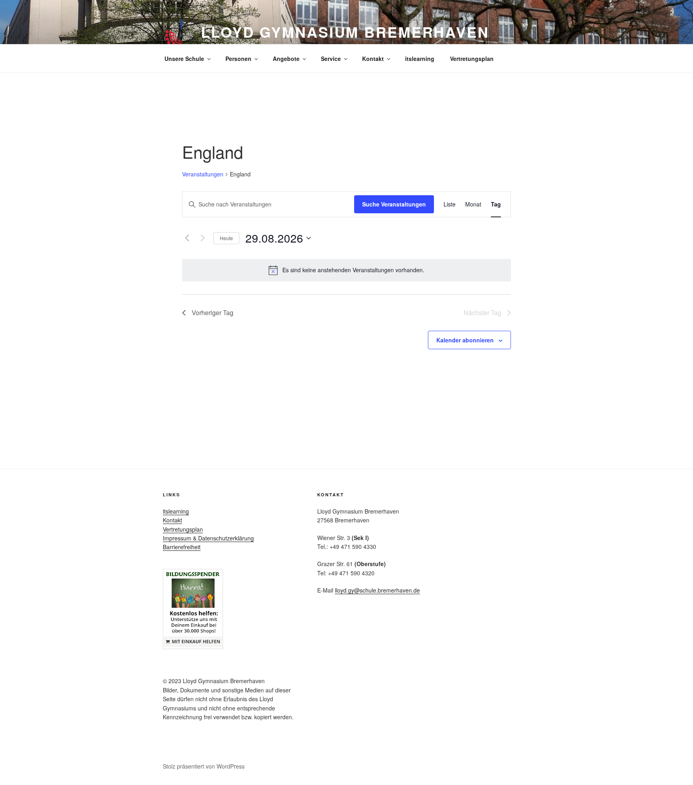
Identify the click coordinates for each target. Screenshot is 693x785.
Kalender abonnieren (465, 340)
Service (331, 59)
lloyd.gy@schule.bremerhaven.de (377, 590)
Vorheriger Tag (212, 312)
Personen (238, 59)
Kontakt (373, 59)
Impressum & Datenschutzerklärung (208, 538)
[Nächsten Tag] (202, 238)
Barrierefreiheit (182, 547)
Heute (226, 238)
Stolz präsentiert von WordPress (204, 766)
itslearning (419, 59)
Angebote (286, 59)
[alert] (346, 270)
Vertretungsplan (472, 59)
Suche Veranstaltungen (394, 204)
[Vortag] (187, 238)
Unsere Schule (184, 59)
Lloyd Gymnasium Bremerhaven (345, 31)
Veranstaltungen (202, 174)
